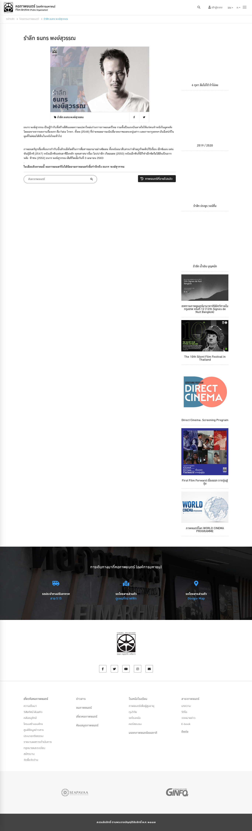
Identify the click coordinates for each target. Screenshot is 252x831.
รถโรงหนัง (135, 718)
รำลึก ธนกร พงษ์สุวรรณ (50, 38)
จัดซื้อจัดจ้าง (31, 760)
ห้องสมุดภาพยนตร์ (87, 725)
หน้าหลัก (10, 19)
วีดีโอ (184, 712)
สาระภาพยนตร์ (190, 699)
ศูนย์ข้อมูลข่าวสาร (34, 730)
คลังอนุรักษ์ (30, 718)
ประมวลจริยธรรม (33, 736)
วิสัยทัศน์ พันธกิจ (33, 712)
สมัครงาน (29, 754)
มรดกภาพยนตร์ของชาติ (143, 732)
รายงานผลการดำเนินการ (38, 742)
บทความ (186, 706)
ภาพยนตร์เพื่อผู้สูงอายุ (141, 706)
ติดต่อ (184, 731)
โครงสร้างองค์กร (33, 724)
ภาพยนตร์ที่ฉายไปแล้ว (158, 178)
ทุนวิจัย (133, 712)
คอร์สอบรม (135, 724)
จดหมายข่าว (188, 718)
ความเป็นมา (30, 706)
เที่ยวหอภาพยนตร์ (86, 716)
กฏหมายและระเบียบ (34, 748)
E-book (185, 724)
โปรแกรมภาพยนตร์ (29, 19)
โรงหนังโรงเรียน (138, 699)
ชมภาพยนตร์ (84, 707)
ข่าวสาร (81, 699)
